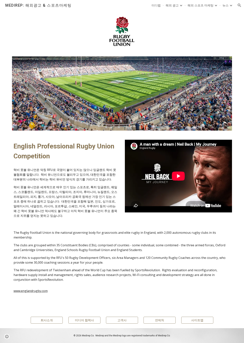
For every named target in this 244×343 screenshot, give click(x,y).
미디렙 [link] (156, 5)
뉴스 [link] (225, 5)
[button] (239, 5)
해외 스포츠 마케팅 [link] (201, 5)
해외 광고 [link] (172, 5)
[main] (65, 180)
